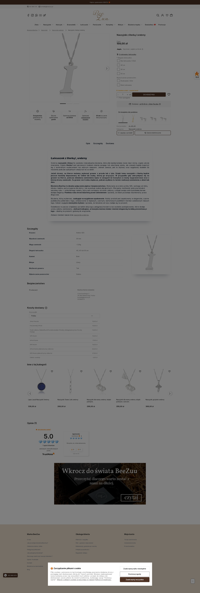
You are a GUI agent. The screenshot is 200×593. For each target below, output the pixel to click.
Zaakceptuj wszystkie (135, 580)
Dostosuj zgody (134, 574)
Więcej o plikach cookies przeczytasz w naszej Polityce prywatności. (84, 580)
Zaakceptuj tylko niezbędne (134, 569)
